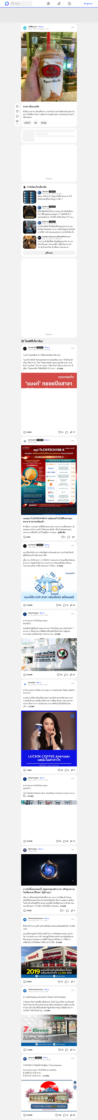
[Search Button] (12, 3)
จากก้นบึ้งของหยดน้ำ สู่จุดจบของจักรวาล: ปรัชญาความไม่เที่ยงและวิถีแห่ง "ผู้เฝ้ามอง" (49, 891)
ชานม (43, 122)
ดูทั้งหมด (49, 253)
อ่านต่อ (60, 368)
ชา (36, 122)
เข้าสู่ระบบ (88, 3)
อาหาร (27, 122)
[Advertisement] (49, 15)
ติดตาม (41, 27)
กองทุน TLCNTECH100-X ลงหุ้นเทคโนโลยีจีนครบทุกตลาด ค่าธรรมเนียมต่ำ (47, 520)
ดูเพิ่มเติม (61, 532)
